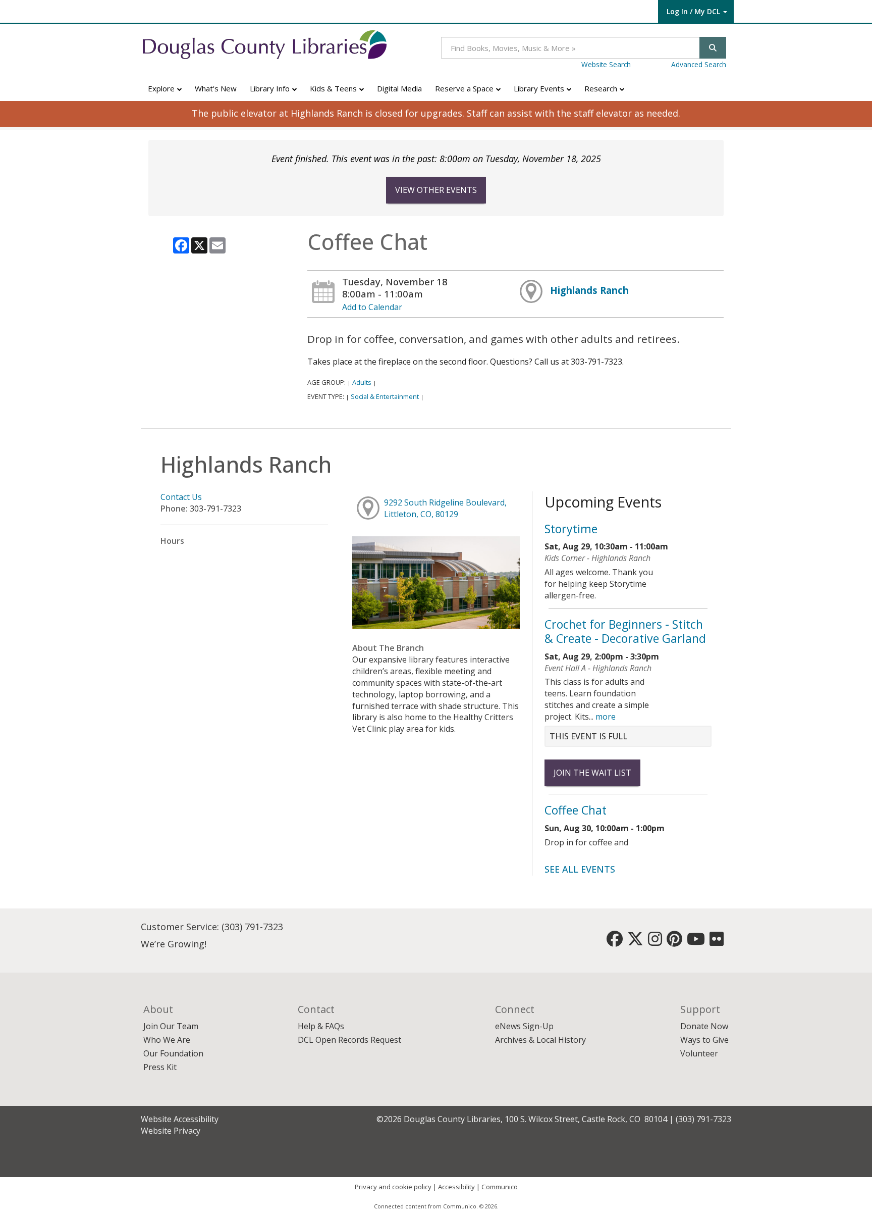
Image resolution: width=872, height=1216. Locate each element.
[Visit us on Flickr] (717, 941)
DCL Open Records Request (349, 1039)
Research (601, 88)
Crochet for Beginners (625, 631)
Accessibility (456, 1186)
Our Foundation (173, 1053)
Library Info (271, 88)
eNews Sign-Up (524, 1026)
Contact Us (181, 496)
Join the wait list (592, 772)
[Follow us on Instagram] (655, 941)
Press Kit (160, 1067)
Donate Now (704, 1026)
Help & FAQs (321, 1026)
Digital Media (399, 88)
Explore (162, 88)
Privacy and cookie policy (393, 1186)
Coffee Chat (575, 810)
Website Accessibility (180, 1119)
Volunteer (699, 1053)
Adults (361, 382)
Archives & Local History (540, 1039)
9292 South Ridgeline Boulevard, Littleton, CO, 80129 (445, 508)
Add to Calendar (372, 307)
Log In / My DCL (693, 11)
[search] (712, 48)
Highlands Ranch (589, 290)
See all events (579, 869)
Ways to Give (704, 1039)
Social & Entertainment (385, 396)
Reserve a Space (465, 88)
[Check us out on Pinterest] (674, 941)
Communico (499, 1186)
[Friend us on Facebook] (615, 941)
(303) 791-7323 (252, 927)
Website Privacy (170, 1130)
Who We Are (166, 1039)
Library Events (540, 88)
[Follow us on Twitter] (635, 941)
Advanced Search (698, 64)
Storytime (570, 529)
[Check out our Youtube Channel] (696, 941)
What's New (216, 88)
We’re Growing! (173, 944)
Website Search (606, 64)
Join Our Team (170, 1026)
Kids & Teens (334, 88)
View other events (436, 189)
